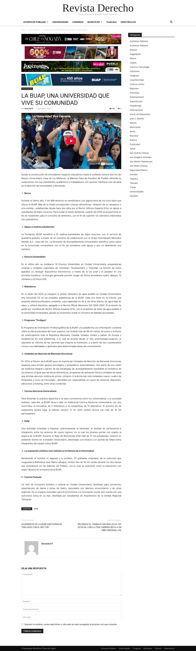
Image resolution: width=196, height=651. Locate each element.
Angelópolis (135, 54)
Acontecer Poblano (34, 22)
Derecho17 (29, 108)
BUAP (36, 509)
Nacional (134, 135)
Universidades (60, 22)
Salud (132, 148)
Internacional (136, 110)
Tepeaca (134, 178)
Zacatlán (134, 196)
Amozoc (133, 49)
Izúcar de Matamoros (140, 114)
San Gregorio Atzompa (140, 157)
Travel (133, 187)
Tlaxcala (111, 22)
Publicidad (135, 144)
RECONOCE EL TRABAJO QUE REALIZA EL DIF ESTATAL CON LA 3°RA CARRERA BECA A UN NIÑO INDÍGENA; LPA (99, 527)
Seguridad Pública (138, 170)
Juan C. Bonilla (137, 118)
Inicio (23, 30)
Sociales (134, 174)
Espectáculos (128, 22)
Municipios (93, 22)
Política (133, 140)
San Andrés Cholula (139, 153)
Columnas (134, 71)
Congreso (77, 22)
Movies (133, 122)
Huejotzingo (135, 105)
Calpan (133, 62)
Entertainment (137, 97)
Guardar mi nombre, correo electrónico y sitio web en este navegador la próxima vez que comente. (70, 624)
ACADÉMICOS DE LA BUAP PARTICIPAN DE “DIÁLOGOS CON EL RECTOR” (41, 526)
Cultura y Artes (137, 84)
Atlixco (133, 58)
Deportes (134, 88)
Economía (134, 92)
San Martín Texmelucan (141, 161)
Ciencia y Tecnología (139, 67)
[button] (171, 22)
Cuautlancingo (137, 79)
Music (133, 131)
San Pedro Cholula (139, 165)
